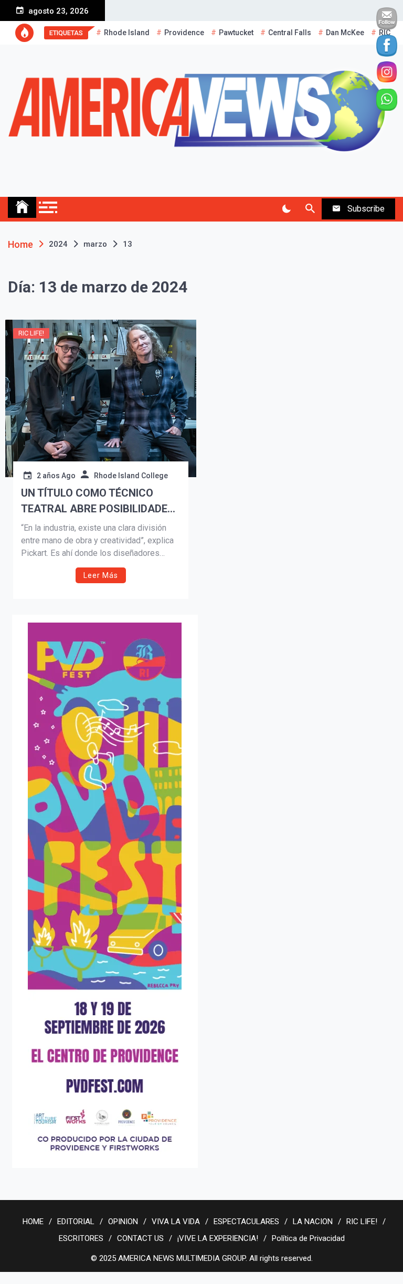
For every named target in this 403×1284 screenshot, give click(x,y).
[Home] (22, 207)
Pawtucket (236, 32)
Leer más (100, 575)
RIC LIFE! (31, 333)
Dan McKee (345, 32)
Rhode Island (127, 32)
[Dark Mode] (286, 208)
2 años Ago (56, 475)
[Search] (310, 208)
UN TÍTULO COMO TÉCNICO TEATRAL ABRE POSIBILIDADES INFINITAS (97, 502)
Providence (184, 32)
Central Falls (289, 32)
